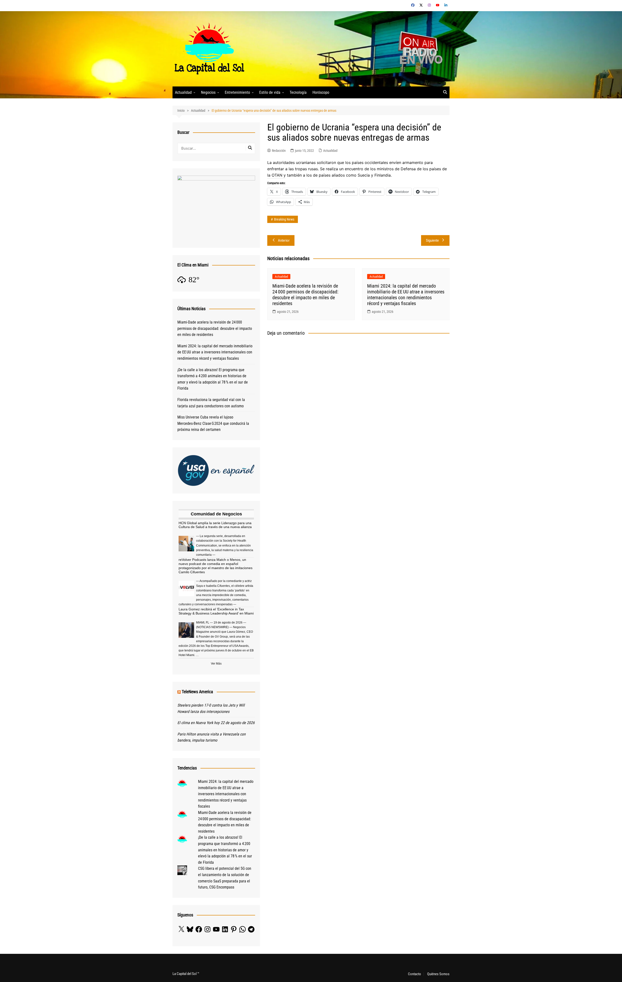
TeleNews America (197, 691)
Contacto (414, 974)
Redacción (279, 151)
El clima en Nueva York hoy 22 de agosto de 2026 (216, 722)
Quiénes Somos (438, 974)
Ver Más (216, 663)
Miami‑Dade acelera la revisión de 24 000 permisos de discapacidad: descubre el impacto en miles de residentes (305, 294)
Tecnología (298, 92)
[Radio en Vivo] (418, 48)
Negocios (208, 92)
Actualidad (183, 92)
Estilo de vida (269, 92)
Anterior (284, 240)
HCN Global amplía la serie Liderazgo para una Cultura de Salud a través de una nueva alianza (215, 525)
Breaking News (284, 219)
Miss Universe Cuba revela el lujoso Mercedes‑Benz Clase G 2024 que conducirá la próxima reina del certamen (213, 423)
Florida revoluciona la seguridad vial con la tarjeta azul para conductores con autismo (211, 402)
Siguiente (432, 240)
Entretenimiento (237, 92)
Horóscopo (320, 92)
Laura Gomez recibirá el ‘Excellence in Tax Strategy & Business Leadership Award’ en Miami (216, 611)
